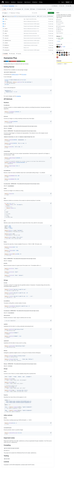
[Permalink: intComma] (3, 116)
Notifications (55, 5)
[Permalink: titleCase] (3, 350)
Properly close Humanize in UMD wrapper (31, 23)
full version (24, 74)
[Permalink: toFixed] (3, 418)
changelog (18, 96)
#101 (15, 16)
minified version (14, 74)
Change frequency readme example (30, 45)
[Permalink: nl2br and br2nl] (3, 315)
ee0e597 (40, 16)
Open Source (27, 2)
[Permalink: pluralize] (3, 263)
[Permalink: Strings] (3, 280)
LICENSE (6, 42)
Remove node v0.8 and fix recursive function (32, 38)
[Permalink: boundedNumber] (3, 170)
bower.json (6, 47)
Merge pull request (10, 16)
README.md (6, 45)
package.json (6, 50)
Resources (19, 2)
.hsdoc (5, 33)
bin (4, 21)
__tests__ (6, 19)
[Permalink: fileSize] (3, 242)
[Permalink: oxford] (3, 371)
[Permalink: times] (3, 198)
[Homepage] (3, 2)
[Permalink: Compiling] (3, 445)
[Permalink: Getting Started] (3, 67)
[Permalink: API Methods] (3, 99)
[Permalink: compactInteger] (3, 151)
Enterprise (34, 2)
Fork (62, 5)
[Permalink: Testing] (3, 456)
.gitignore (6, 30)
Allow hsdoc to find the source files (30, 33)
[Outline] (53, 54)
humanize (11, 6)
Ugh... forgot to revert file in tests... (30, 19)
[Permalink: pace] (3, 220)
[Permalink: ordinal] (3, 188)
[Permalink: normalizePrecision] (3, 427)
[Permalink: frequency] (3, 395)
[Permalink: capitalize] (3, 324)
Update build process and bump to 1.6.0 (31, 30)
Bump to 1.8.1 (26, 47)
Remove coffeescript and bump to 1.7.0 (31, 21)
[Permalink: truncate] (3, 283)
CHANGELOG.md (7, 40)
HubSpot (5, 6)
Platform (7, 2)
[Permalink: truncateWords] (3, 301)
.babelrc (5, 28)
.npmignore (6, 35)
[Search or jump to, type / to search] (59, 2)
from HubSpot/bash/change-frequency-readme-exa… (26, 16)
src (4, 26)
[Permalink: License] (3, 461)
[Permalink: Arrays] (3, 369)
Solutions (13, 2)
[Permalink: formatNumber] (3, 105)
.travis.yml (6, 38)
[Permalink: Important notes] (3, 438)
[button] (51, 79)
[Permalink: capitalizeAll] (3, 341)
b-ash (5, 16)
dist (5, 23)
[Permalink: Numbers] (3, 102)
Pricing (40, 2)
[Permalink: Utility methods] (3, 415)
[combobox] (40, 13)
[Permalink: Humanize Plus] (3, 58)
